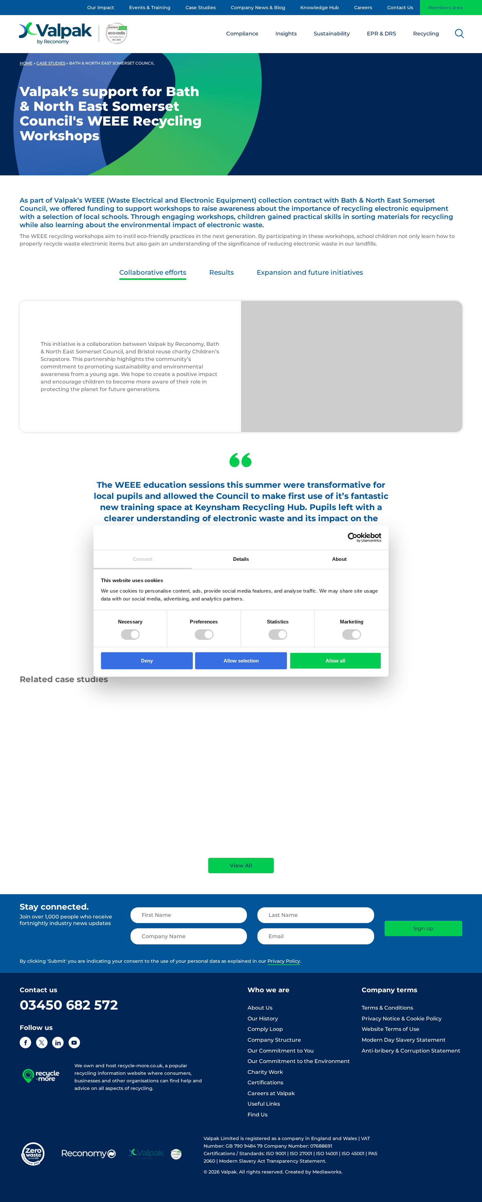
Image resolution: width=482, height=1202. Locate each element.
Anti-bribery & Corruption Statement (411, 1051)
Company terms (389, 990)
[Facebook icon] (25, 1042)
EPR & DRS (381, 33)
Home (26, 63)
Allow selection (241, 660)
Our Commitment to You (281, 1051)
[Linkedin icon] (58, 1042)
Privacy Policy (284, 961)
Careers (363, 7)
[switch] (204, 634)
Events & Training (150, 7)
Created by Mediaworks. (313, 1172)
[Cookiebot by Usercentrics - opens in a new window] (352, 537)
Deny (147, 660)
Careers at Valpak (271, 1093)
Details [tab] (241, 559)
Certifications (265, 1082)
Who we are (269, 990)
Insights (286, 33)
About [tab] (339, 559)
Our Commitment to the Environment (299, 1061)
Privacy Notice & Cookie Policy (402, 1018)
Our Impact (100, 7)
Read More (31, 837)
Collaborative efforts (152, 272)
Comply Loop (265, 1029)
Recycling (426, 33)
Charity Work (265, 1072)
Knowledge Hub (319, 7)
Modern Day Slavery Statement (404, 1040)
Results (221, 272)
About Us (260, 1008)
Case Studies (201, 7)
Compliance (242, 33)
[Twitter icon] (42, 1042)
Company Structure (274, 1040)
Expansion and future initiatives (310, 272)
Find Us (258, 1115)
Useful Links (264, 1104)
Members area (445, 7)
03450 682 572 (69, 1005)
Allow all (335, 660)
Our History (263, 1018)
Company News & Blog (258, 7)
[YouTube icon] (74, 1042)
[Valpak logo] (73, 33)
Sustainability (332, 33)
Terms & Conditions (387, 1008)
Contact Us (400, 7)
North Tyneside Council (391, 771)
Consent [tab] (142, 559)
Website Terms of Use (390, 1029)
